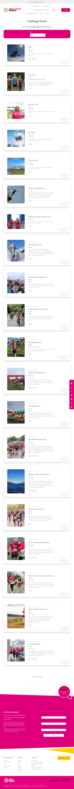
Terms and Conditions (26, 785)
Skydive (34, 58)
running (34, 387)
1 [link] (31, 681)
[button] (36, 6)
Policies (33, 785)
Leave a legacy (7, 765)
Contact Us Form (21, 731)
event (30, 58)
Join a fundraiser (7, 762)
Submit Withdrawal (40, 785)
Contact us (19, 785)
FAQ (4, 764)
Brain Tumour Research (11, 785)
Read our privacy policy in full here (11, 726)
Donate (5, 760)
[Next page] (42, 681)
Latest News (6, 767)
